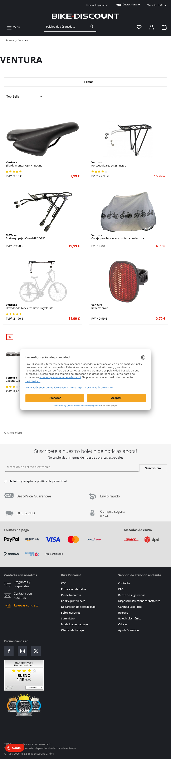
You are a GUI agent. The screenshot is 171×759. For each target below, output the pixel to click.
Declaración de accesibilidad (78, 607)
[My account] (151, 27)
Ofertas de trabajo (72, 630)
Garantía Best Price (130, 607)
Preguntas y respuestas (22, 584)
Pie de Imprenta (71, 595)
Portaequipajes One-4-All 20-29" (25, 237)
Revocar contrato (26, 605)
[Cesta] (163, 27)
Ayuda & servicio (128, 630)
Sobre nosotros (70, 612)
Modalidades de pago (74, 624)
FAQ (120, 589)
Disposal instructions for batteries (139, 601)
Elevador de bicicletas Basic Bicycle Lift (29, 306)
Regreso (123, 612)
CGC (63, 583)
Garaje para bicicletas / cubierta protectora (117, 237)
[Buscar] (91, 26)
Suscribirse (153, 468)
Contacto (124, 583)
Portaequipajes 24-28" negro (108, 164)
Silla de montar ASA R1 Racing (24, 164)
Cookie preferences (73, 601)
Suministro (68, 618)
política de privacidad (52, 481)
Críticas (122, 624)
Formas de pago (16, 530)
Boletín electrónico (129, 618)
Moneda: (155, 5)
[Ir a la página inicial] (85, 16)
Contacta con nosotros (23, 596)
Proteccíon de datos (73, 589)
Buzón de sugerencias (131, 595)
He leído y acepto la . (38, 481)
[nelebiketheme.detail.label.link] (43, 139)
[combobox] (65, 26)
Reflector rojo (99, 306)
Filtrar (88, 82)
